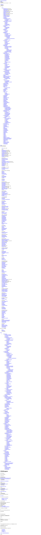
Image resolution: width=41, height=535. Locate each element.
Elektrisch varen (6, 140)
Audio (3, 261)
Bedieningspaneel (7, 72)
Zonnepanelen (4, 285)
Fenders (5, 134)
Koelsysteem (5, 40)
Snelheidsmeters (7, 55)
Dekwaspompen (6, 85)
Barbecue (5, 90)
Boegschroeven (9, 391)
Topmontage (9, 356)
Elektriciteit (3, 153)
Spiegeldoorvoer (7, 70)
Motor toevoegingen (6, 141)
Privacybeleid (3, 530)
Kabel (4, 127)
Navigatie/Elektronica (6, 11)
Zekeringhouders (6, 105)
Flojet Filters (5, 84)
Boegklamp (6, 22)
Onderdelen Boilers (7, 87)
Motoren (5, 14)
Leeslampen (8, 443)
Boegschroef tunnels (7, 73)
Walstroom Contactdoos (8, 108)
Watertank (6, 82)
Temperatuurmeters (7, 58)
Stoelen (4, 133)
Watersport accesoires (6, 13)
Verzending (3, 529)
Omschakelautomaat (6, 126)
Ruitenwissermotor (7, 111)
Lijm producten (5, 129)
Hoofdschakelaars (4, 274)
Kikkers (3, 171)
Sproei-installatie (7, 114)
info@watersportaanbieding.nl (5, 506)
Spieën (6, 68)
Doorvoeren (6, 47)
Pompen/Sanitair (4, 151)
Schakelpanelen (4, 278)
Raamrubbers (5, 128)
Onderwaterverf (4, 326)
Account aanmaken (4, 499)
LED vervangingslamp (8, 118)
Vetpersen (6, 65)
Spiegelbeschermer (6, 130)
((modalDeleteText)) (7, 515)
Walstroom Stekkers (4, 290)
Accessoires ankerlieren (6, 16)
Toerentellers (8, 374)
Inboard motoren (6, 139)
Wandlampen (6, 121)
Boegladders (6, 20)
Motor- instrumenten (6, 53)
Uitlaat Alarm (5, 98)
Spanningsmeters (4, 220)
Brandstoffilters (7, 364)
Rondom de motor (6, 9)
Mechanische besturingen (8, 46)
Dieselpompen (5, 86)
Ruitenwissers (4, 280)
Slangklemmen (4, 308)
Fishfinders (5, 100)
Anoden (3, 324)
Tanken (4, 79)
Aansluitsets (6, 34)
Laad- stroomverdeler (6, 124)
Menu (1, 332)
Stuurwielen (6, 48)
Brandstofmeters (7, 56)
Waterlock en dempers (8, 69)
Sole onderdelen (7, 469)
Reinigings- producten (6, 142)
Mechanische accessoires (10, 366)
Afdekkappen (3, 276)
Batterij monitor (5, 99)
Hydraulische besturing (8, 51)
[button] (1, 1)
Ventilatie (5, 26)
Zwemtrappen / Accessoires (7, 18)
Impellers (8, 361)
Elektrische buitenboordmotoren (8, 138)
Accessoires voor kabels (10, 354)
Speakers (6, 93)
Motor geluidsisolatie (6, 74)
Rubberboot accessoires (6, 137)
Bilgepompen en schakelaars (7, 76)
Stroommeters (7, 60)
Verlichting (5, 117)
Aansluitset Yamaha (7, 35)
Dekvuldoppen (5, 25)
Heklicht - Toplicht (7, 116)
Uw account (1, 495)
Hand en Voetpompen (8, 397)
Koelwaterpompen (7, 43)
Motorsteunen (7, 67)
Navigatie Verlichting (6, 115)
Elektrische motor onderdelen (5, 320)
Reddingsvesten (6, 132)
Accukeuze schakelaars (6, 102)
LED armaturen (9, 441)
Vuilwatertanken (7, 80)
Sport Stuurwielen (9, 50)
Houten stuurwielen (4, 212)
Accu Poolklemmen (6, 123)
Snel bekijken (2, 479)
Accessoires (3, 237)
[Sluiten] (0, 509)
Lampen (6, 120)
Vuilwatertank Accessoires (5, 252)
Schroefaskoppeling (7, 66)
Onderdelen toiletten (7, 78)
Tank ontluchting (4, 176)
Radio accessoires (4, 271)
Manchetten (6, 44)
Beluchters (6, 42)
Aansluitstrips (5, 103)
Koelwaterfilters (7, 41)
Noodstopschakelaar (9, 359)
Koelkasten (5, 89)
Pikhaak (5, 136)
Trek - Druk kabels (7, 33)
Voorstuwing (5, 63)
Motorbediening (6, 32)
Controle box (6, 112)
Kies (3, 477)
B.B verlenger (3, 311)
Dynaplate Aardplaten (8, 109)
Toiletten (3, 249)
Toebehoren (6, 30)
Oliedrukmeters (7, 57)
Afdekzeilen (5, 131)
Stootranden (3, 165)
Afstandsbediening (7, 36)
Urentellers (8, 379)
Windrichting (6, 418)
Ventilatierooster (7, 27)
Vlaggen (5, 135)
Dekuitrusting (5, 8)
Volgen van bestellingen (5, 498)
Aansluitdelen (5, 52)
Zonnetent (6, 31)
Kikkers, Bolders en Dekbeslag (7, 21)
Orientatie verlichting (7, 122)
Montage (3, 154)
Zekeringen (5, 104)
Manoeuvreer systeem (6, 71)
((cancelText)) (2, 515)
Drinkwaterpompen (7, 404)
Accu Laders (3, 283)
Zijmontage (8, 37)
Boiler (3, 245)
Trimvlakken (3, 316)
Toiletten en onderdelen (6, 77)
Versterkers (6, 94)
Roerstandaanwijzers (4, 223)
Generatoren (5, 125)
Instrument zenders (4, 215)
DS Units (6, 39)
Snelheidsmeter (5, 95)
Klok (5, 61)
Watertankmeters (4, 218)
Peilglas (6, 62)
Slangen (5, 75)
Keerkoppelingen (9, 386)
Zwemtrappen (7, 19)
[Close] (0, 518)
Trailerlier (3, 314)
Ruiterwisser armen (7, 113)
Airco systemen (5, 91)
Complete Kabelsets (7, 107)
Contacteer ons (4, 531)
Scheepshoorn (5, 29)
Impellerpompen (4, 246)
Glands (6, 64)
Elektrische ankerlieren (6, 15)
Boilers (6, 88)
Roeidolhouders (7, 24)
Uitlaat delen (3, 187)
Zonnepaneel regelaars (6, 110)
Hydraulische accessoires (10, 371)
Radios (6, 92)
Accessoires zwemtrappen (5, 168)
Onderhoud (3, 156)
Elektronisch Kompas (6, 97)
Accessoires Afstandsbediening (11, 38)
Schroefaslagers (9, 383)
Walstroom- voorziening (5, 279)
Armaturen (6, 119)
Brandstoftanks (7, 81)
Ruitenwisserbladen (4, 295)
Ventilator (6, 28)
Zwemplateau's (5, 17)
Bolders (6, 23)
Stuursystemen (5, 45)
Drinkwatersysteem (6, 83)
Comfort (5, 10)
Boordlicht (3, 298)
